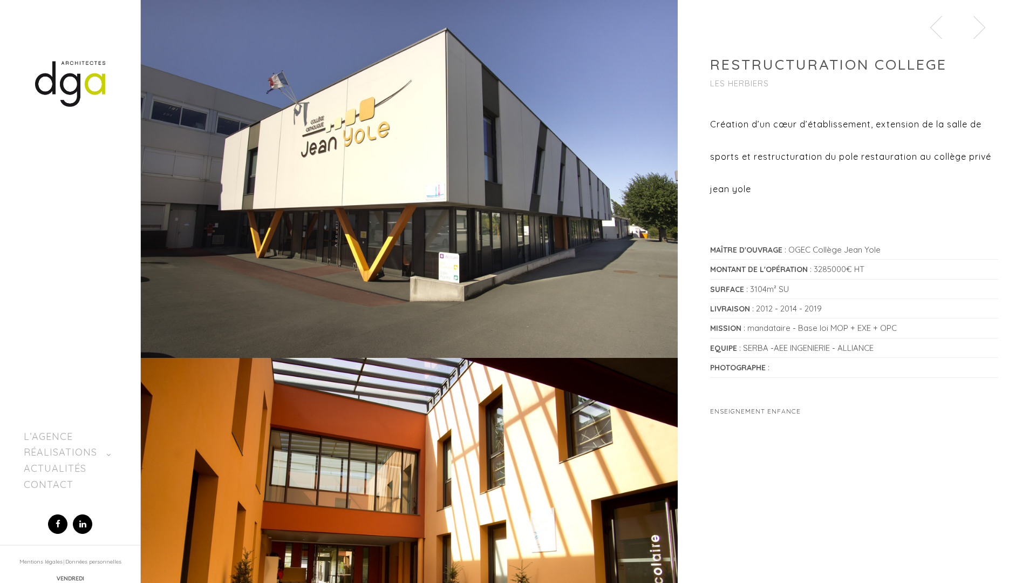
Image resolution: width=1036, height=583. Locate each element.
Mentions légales (41, 561)
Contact (48, 484)
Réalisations (60, 452)
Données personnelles (93, 561)
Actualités (55, 468)
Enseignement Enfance (755, 411)
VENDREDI (70, 578)
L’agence (48, 436)
